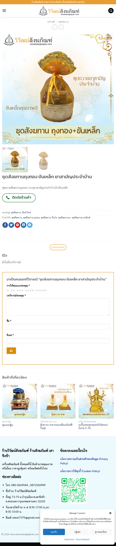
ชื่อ (9, 320)
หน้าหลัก (51, 21)
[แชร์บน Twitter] (11, 225)
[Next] (108, 88)
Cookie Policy (69, 539)
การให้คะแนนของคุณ (18, 285)
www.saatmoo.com (71, 508)
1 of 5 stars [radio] (7, 290)
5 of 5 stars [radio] (41, 290)
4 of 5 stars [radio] (29, 290)
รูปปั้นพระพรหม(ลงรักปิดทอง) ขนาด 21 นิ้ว (93, 426)
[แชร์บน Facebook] (5, 225)
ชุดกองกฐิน (7, 424)
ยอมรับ (54, 531)
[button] (110, 513)
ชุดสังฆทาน (63, 21)
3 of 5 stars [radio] (19, 290)
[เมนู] (4, 10)
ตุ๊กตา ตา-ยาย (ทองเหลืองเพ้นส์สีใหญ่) (56, 426)
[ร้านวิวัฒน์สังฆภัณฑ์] (58, 10)
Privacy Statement (82, 539)
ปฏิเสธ (77, 531)
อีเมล (10, 335)
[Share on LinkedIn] (23, 225)
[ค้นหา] (111, 10)
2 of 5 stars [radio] (12, 290)
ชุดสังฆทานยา (64, 217)
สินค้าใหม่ (26, 212)
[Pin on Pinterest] (17, 225)
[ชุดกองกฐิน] (19, 401)
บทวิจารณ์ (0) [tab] (58, 247)
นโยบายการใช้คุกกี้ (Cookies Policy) (80, 471)
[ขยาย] (6, 140)
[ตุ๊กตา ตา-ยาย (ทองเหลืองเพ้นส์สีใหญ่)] (58, 401)
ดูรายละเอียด (101, 531)
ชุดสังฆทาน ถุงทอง (31, 217)
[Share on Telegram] (30, 225)
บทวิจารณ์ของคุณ (16, 295)
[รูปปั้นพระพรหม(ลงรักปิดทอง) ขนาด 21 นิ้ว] (96, 401)
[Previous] (7, 88)
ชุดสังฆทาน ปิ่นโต (49, 217)
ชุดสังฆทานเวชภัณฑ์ (81, 217)
